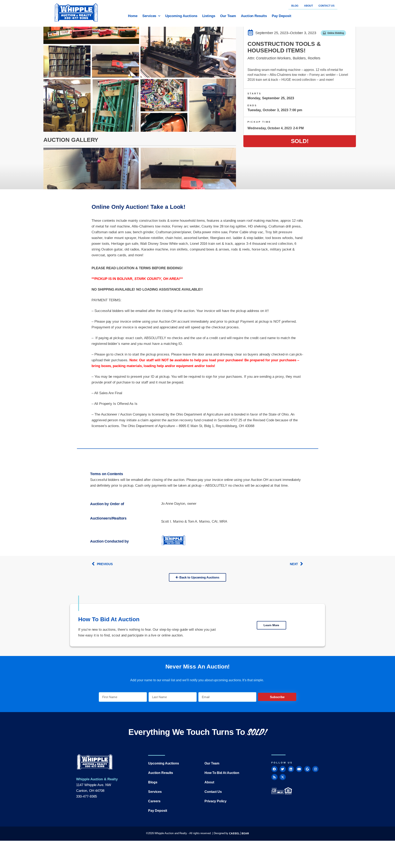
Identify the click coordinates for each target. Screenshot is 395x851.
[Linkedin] (291, 769)
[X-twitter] (283, 777)
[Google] (307, 769)
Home (132, 16)
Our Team (228, 16)
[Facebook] (274, 769)
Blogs (152, 782)
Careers (154, 801)
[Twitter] (283, 769)
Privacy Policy (215, 801)
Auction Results (254, 16)
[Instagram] (315, 769)
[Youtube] (299, 769)
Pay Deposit (281, 16)
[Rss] (274, 777)
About (209, 782)
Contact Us (213, 791)
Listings (208, 16)
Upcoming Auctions (181, 16)
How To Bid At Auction (221, 773)
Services (149, 16)
